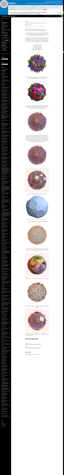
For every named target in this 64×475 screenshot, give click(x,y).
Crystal (7, 33)
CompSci (5, 33)
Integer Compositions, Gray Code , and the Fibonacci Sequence (5, 311)
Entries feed (3, 423)
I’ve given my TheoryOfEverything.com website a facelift (5, 397)
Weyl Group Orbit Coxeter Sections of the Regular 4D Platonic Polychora (5, 107)
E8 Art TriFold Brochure (5, 314)
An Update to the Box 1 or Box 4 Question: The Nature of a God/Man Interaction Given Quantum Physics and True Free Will (5, 201)
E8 (5, 35)
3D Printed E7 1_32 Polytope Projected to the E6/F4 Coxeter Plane (6, 337)
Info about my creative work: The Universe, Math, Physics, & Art (5, 193)
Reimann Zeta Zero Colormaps (5, 413)
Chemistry (4, 32)
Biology (3, 28)
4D (6, 22)
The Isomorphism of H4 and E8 (6, 176)
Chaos (4, 30)
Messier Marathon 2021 (5, 271)
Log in (2, 422)
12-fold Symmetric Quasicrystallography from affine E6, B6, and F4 (5, 257)
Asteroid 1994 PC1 (4, 245)
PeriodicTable (4, 43)
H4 (5, 37)
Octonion (4, 42)
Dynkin (3, 35)
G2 (4, 37)
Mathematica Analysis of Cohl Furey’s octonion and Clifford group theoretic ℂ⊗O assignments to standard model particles (5, 304)
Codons (3, 33)
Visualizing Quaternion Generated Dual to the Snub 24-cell (5, 226)
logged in (31, 354)
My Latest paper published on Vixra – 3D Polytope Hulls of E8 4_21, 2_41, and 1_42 (6, 282)
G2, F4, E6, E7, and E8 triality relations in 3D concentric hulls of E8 (6, 344)
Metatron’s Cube (4, 325)
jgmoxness (35, 26)
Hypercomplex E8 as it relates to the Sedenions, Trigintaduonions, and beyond (5, 94)
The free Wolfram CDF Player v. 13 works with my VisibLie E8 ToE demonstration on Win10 (6, 251)
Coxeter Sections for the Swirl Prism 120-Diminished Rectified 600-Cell (5, 111)
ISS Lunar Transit (4, 254)
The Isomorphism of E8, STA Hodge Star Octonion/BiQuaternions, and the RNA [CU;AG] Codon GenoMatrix (5, 116)
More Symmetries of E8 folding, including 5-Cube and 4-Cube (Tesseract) (5, 379)
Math (6, 40)
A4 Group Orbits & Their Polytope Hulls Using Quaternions (5, 206)
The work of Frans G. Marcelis (5, 391)
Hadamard (7, 37)
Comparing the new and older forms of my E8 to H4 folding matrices (5, 81)
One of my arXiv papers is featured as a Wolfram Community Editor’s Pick (5, 162)
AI (5, 24)
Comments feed (4, 424)
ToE (5, 48)
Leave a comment (41, 26)
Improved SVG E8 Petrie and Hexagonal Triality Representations (5, 70)
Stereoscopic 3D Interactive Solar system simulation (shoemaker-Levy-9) (5, 299)
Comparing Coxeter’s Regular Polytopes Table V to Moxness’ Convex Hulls (5, 132)
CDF (8, 29)
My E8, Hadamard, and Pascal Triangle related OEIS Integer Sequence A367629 (5, 158)
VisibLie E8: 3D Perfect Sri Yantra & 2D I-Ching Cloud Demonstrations (5, 230)
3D (4, 23)
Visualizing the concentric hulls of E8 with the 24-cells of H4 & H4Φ (6, 292)
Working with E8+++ (4, 316)
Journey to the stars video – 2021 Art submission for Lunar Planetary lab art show (5, 261)
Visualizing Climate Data (5, 411)
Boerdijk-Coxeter (4, 29)
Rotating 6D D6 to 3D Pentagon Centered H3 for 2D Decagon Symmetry (5, 369)
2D (2, 22)
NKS (9, 40)
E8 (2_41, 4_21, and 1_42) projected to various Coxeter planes (5, 329)
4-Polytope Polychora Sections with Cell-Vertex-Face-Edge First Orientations (6, 101)
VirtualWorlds (4, 50)
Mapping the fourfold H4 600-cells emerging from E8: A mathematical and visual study (5, 323)
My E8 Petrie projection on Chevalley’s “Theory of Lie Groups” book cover (5, 154)
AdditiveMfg (3, 24)
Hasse (3, 38)
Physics (26, 21)
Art (7, 25)
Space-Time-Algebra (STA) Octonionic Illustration (33, 347)
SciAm (7, 47)
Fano (7, 35)
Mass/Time (3, 40)
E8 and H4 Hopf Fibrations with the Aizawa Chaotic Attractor (5, 77)
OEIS (6, 42)
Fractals (3, 37)
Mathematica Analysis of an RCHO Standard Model (33, 344)
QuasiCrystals (4, 47)
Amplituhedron (4, 25)
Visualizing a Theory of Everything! (8, 16)
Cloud (7, 32)
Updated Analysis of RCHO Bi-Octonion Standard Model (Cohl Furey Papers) (5, 265)
